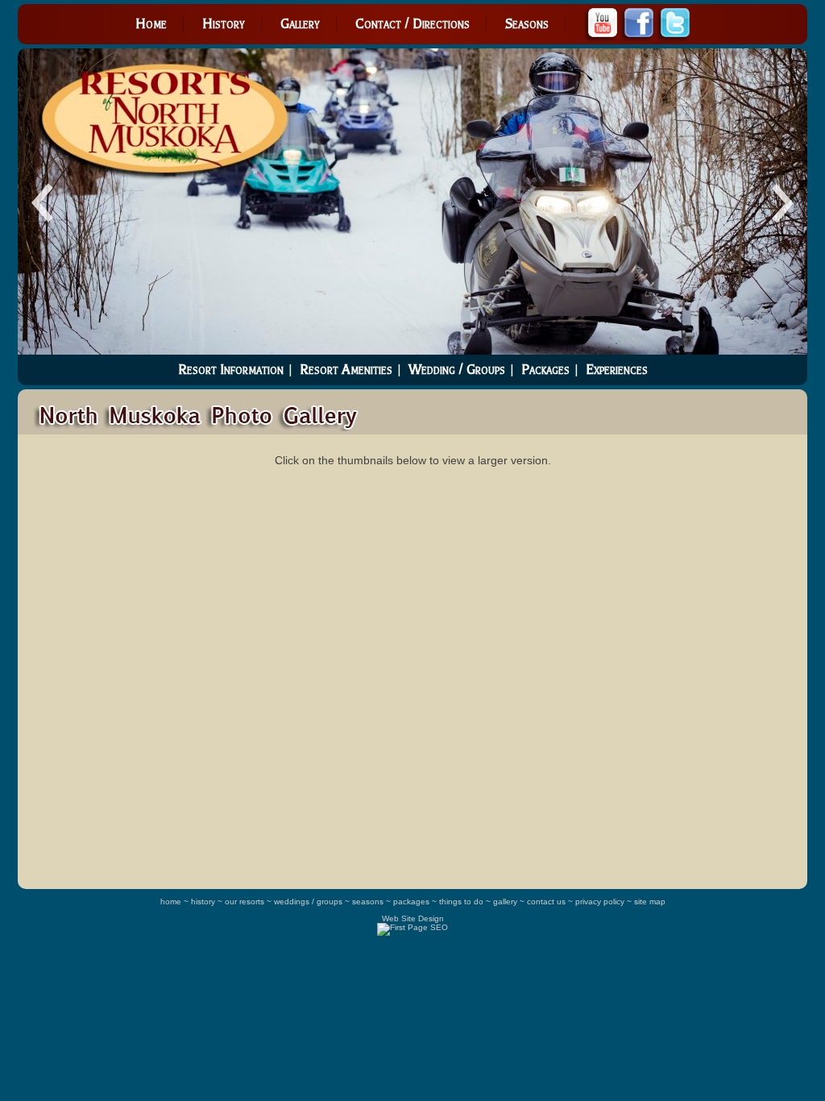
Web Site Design (413, 918)
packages (411, 901)
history (203, 901)
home (170, 901)
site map (649, 901)
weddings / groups (308, 901)
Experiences (617, 369)
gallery (505, 901)
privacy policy (599, 901)
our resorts (244, 901)
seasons (367, 901)
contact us (546, 901)
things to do (461, 901)
